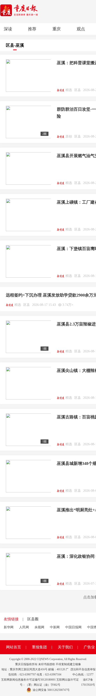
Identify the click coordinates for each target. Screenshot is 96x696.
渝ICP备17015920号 (88, 682)
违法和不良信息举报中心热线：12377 (83, 672)
